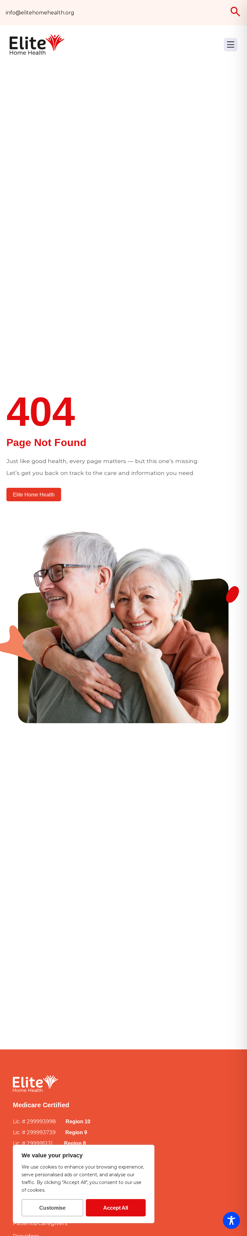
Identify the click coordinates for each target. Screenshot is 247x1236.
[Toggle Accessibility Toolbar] (231, 1220)
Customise (52, 1208)
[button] (230, 44)
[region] (83, 1184)
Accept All (115, 1208)
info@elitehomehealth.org (40, 13)
